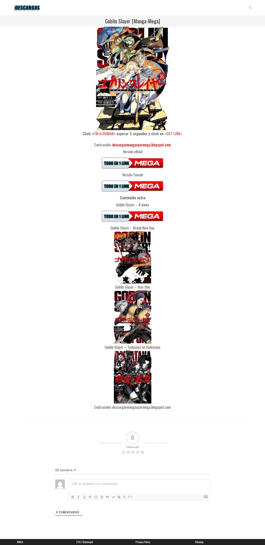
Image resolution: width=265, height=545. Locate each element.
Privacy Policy (143, 542)
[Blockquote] (107, 497)
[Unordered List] (102, 497)
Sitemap (199, 542)
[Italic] (78, 497)
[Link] (119, 497)
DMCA (20, 542)
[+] (130, 496)
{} (124, 496)
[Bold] (73, 497)
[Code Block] (113, 497)
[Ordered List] (96, 497)
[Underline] (84, 497)
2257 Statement (84, 542)
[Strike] (90, 497)
